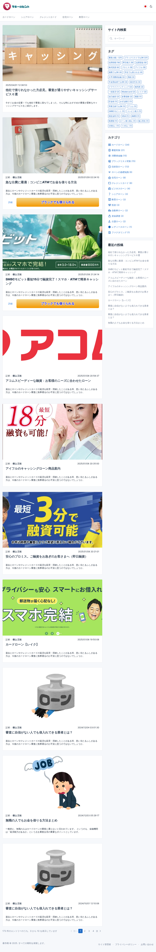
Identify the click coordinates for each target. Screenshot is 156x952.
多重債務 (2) (127, 96)
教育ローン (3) (119, 199)
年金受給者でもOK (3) (118, 82)
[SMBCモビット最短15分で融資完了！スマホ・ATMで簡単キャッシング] (52, 242)
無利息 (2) (139, 87)
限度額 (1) (113, 121)
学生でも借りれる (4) (133, 72)
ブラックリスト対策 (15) (123, 161)
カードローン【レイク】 (22, 644)
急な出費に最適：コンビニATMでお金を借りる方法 (41, 182)
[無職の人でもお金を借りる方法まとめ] (52, 783)
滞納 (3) (131, 77)
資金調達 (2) (118, 216)
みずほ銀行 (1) (126, 101)
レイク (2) (142, 92)
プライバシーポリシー (125, 944)
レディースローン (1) (122, 227)
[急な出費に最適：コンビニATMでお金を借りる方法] (52, 145)
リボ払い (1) (127, 126)
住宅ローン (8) (119, 177)
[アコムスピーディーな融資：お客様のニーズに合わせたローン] (52, 343)
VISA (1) (125, 116)
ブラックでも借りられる (57, 202)
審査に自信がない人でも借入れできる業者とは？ (39, 732)
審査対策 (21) (118, 150)
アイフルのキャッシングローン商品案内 (33, 468)
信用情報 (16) (114, 62)
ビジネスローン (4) (121, 188)
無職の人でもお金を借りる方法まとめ (31, 820)
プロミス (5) (127, 67)
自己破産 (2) (114, 96)
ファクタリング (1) (121, 232)
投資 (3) (115, 205)
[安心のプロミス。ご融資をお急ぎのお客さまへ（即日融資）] (52, 519)
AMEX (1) (135, 116)
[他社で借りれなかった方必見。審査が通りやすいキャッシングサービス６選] (52, 53)
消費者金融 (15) (119, 155)
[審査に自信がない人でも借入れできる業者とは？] (52, 695)
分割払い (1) (114, 126)
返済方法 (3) (135, 82)
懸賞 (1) (138, 96)
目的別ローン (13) (120, 166)
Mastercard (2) (128, 92)
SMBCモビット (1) (116, 111)
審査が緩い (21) (115, 57)
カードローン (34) (120, 144)
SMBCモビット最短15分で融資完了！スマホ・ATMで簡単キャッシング (128, 271)
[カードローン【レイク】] (52, 607)
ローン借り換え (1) (128, 121)
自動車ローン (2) (120, 210)
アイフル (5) (140, 67)
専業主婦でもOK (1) (117, 106)
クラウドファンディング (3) (120, 87)
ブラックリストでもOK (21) (136, 57)
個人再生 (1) (143, 121)
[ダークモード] (151, 6)
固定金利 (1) (114, 116)
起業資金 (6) (141, 62)
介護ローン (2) (119, 221)
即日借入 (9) (128, 62)
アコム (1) (132, 106)
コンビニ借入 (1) (134, 111)
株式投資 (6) (114, 67)
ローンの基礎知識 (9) (122, 172)
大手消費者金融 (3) (117, 77)
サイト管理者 (104, 944)
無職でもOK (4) (115, 72)
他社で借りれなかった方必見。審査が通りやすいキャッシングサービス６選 (128, 253)
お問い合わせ (147, 944)
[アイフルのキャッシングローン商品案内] (52, 431)
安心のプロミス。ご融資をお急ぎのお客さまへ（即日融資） (47, 556)
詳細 (10, 202)
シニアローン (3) (120, 194)
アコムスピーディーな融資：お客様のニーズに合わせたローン (48, 380)
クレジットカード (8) (122, 183)
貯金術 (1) (113, 101)
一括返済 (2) (114, 92)
